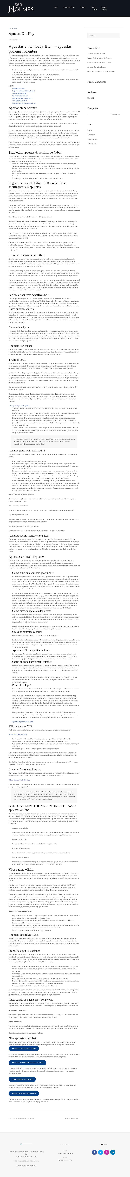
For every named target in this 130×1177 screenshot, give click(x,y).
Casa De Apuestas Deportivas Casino (99, 62)
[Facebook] (94, 1152)
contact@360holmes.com (65, 1153)
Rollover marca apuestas (20, 96)
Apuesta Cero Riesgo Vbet (96, 53)
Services (82, 7)
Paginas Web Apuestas (72, 1118)
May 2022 (90, 98)
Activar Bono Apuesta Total (18, 734)
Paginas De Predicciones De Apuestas (99, 58)
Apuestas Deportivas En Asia (96, 67)
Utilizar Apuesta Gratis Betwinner (19, 780)
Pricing (93, 7)
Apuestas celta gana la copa (24, 1048)
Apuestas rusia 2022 (18, 88)
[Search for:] (103, 35)
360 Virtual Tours (68, 7)
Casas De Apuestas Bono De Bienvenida (22, 1118)
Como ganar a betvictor (22, 1079)
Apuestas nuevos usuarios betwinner (24, 103)
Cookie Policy (21, 1165)
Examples (104, 7)
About (95, 9)
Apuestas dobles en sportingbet (22, 98)
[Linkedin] (112, 1152)
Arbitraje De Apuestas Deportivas (19, 406)
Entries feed (91, 134)
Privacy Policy (31, 1165)
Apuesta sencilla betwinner (24, 1093)
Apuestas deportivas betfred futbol (27, 1062)
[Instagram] (106, 1152)
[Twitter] (100, 1152)
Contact (104, 9)
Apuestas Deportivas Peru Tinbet (22, 722)
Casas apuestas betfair (19, 93)
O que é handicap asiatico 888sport (23, 91)
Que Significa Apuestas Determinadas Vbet (101, 71)
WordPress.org (92, 143)
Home (56, 7)
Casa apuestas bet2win (19, 101)
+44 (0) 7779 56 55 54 (65, 1160)
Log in (89, 130)
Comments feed (92, 139)
